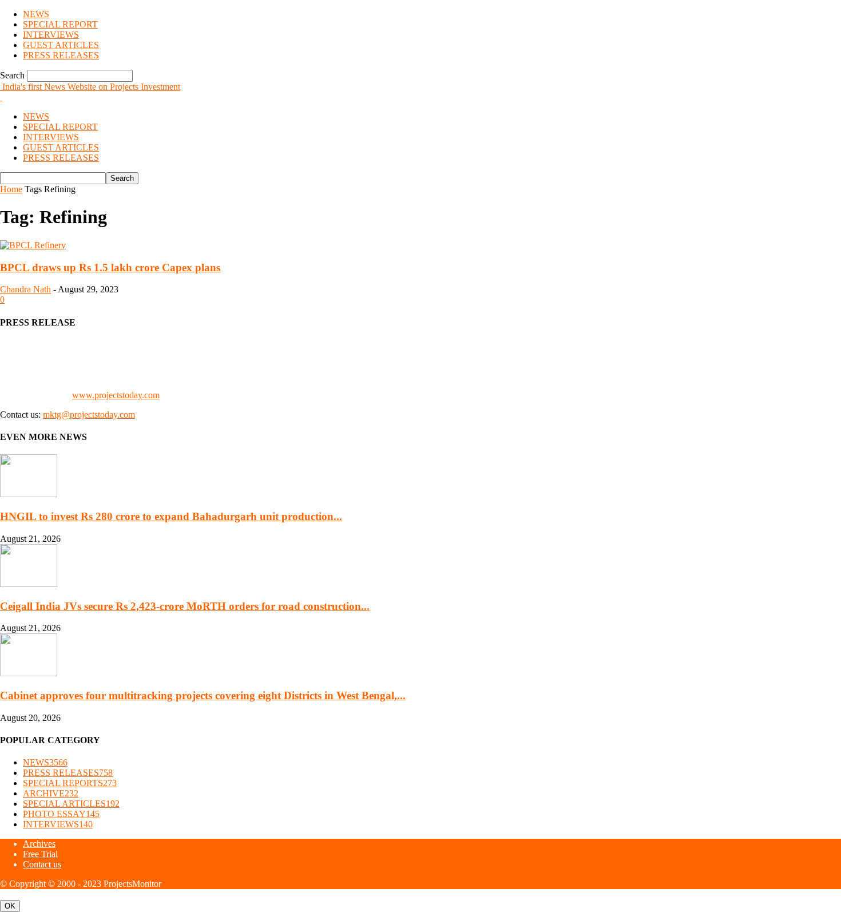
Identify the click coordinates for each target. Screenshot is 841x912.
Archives (39, 843)
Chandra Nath (25, 289)
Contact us (42, 864)
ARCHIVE (50, 793)
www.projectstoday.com (116, 395)
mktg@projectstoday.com (89, 414)
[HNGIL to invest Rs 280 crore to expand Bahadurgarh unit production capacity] (28, 494)
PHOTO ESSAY (61, 814)
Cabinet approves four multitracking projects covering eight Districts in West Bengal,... (203, 695)
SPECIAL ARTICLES (71, 803)
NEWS (36, 14)
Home (11, 189)
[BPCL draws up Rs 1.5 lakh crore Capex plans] (33, 245)
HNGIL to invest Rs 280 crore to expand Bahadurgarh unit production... (171, 516)
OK (10, 906)
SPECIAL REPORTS (70, 783)
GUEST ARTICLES (61, 45)
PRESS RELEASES (61, 55)
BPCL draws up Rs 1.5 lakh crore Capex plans (110, 267)
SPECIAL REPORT (60, 24)
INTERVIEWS (51, 34)
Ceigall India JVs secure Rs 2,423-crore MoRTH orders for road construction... (185, 606)
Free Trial (40, 854)
